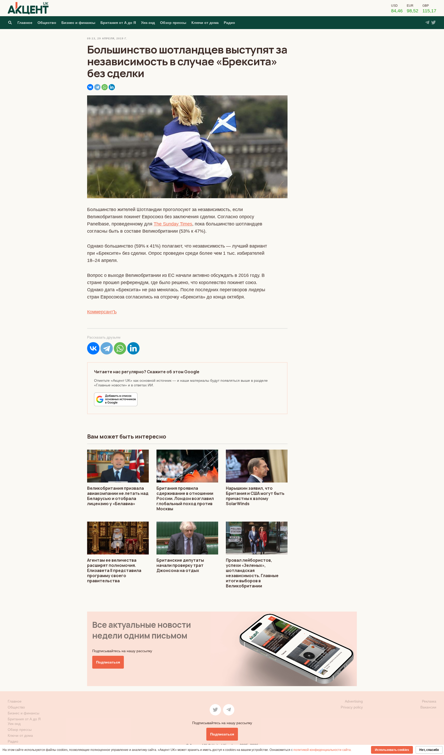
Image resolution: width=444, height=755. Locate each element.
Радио (229, 23)
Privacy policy (352, 707)
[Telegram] (97, 87)
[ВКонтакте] (90, 87)
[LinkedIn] (112, 87)
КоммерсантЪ (102, 311)
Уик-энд (148, 23)
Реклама (429, 701)
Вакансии (428, 707)
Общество (47, 23)
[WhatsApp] (104, 87)
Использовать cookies (392, 750)
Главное (24, 23)
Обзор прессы (173, 23)
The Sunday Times (173, 223)
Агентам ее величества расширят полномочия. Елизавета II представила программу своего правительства (114, 570)
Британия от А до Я (118, 23)
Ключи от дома (205, 23)
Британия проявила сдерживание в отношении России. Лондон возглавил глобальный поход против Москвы (185, 498)
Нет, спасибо (429, 750)
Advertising (354, 701)
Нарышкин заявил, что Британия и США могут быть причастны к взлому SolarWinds (255, 495)
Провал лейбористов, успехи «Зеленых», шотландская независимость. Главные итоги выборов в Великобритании (252, 573)
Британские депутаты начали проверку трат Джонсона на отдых (180, 565)
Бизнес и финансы (78, 23)
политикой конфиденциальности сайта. (322, 750)
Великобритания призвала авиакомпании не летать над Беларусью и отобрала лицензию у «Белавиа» (118, 495)
